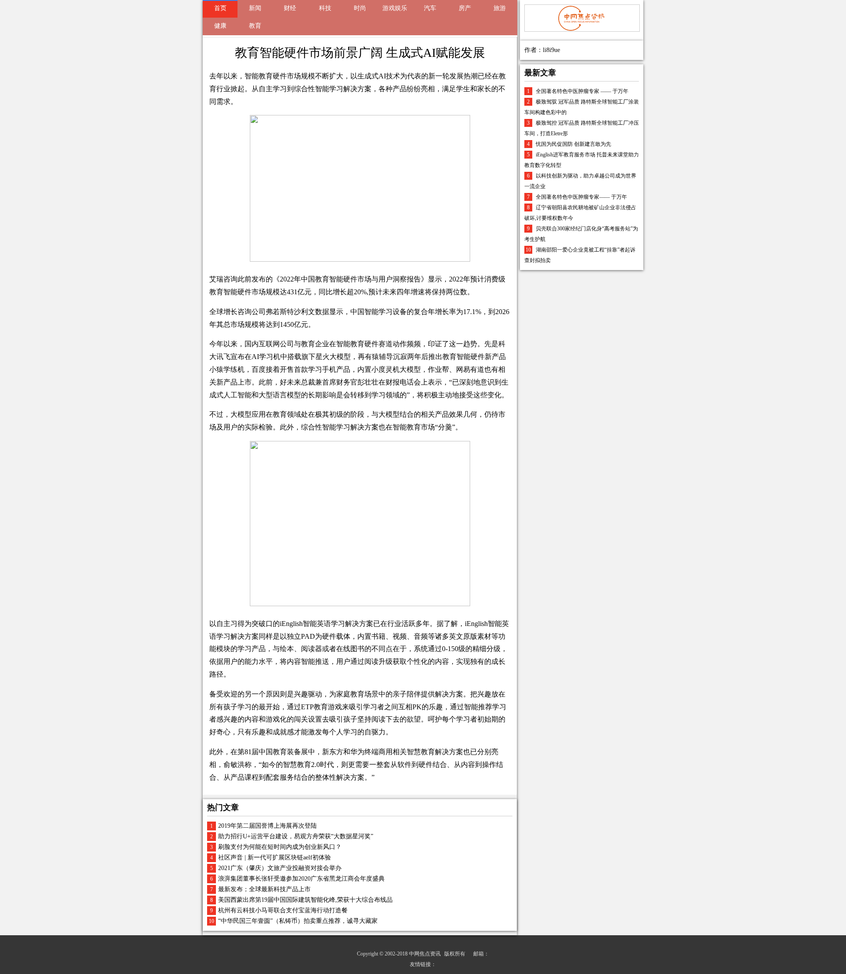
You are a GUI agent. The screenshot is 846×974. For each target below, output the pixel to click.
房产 (465, 8)
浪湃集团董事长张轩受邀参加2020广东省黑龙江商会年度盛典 (301, 878)
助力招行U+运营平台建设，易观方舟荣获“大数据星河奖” (295, 836)
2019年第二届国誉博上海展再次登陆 (267, 825)
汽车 (430, 8)
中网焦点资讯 (425, 954)
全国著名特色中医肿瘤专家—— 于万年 (581, 197)
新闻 (255, 8)
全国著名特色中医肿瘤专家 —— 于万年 (582, 91)
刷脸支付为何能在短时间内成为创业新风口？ (279, 847)
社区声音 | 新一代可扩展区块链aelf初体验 (274, 857)
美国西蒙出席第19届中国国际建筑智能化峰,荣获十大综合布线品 (305, 899)
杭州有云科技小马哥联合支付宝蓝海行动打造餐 (283, 910)
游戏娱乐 (394, 8)
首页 (220, 8)
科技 (325, 8)
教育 (255, 25)
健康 (220, 25)
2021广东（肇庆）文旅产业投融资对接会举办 (279, 868)
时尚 (360, 8)
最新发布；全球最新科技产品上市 (264, 889)
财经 (290, 8)
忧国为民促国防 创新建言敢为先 (573, 144)
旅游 (500, 8)
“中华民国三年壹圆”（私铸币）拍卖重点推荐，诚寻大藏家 (298, 921)
